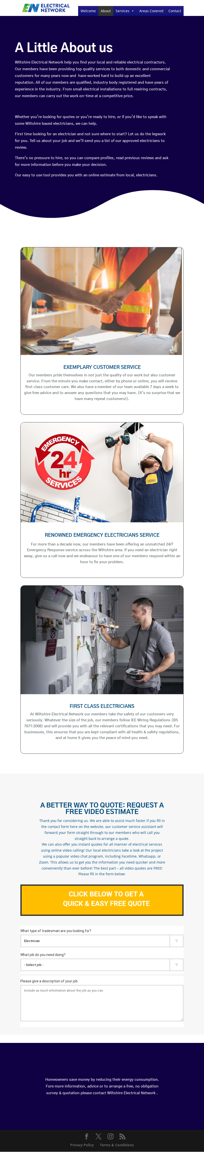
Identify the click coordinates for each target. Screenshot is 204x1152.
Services (122, 10)
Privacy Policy (82, 1145)
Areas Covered (151, 10)
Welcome (88, 10)
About (106, 10)
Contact (174, 10)
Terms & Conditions (117, 1145)
